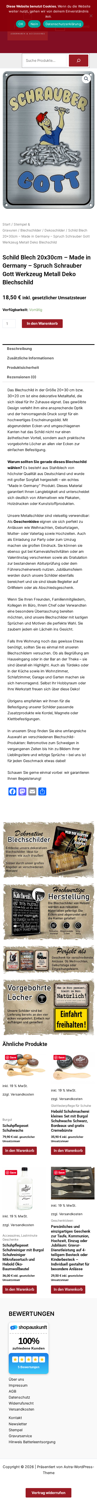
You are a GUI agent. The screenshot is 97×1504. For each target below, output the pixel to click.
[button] (86, 78)
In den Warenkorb (42, 323)
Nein (34, 24)
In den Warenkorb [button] (19, 1150)
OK (20, 24)
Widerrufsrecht (21, 1403)
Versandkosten (22, 1094)
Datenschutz (19, 1397)
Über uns (16, 1379)
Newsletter (18, 1424)
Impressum (18, 1385)
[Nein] (90, 15)
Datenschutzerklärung (63, 24)
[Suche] (78, 61)
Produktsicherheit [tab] (23, 367)
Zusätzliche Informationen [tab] (30, 358)
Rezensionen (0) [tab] (21, 377)
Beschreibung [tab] (19, 348)
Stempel (15, 1430)
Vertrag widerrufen (48, 1493)
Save (13, 1057)
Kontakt (15, 1418)
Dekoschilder (55, 230)
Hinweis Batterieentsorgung (32, 1442)
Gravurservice (20, 1436)
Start (6, 224)
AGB (12, 1391)
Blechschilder (30, 230)
